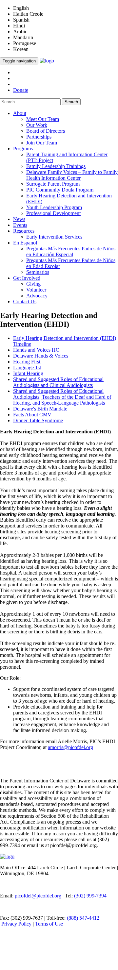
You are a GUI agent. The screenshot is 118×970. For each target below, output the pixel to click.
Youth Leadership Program (54, 207)
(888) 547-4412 (83, 918)
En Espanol (25, 242)
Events (20, 225)
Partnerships (38, 137)
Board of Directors (45, 131)
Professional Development (53, 213)
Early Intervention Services (54, 237)
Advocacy (37, 295)
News (19, 219)
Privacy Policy (16, 924)
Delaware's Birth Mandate (40, 408)
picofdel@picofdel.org (38, 895)
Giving (33, 284)
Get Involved (26, 278)
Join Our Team (41, 142)
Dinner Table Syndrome (38, 420)
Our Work (36, 125)
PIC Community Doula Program (59, 189)
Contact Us (24, 301)
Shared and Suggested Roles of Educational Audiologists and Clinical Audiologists (58, 382)
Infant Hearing (28, 373)
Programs (23, 148)
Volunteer (36, 290)
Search (71, 101)
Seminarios (37, 272)
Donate (20, 90)
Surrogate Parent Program (53, 184)
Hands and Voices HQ (36, 350)
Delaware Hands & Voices (40, 356)
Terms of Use (49, 924)
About (19, 113)
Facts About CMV (32, 414)
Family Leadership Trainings (56, 166)
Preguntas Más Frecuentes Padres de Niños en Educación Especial (70, 251)
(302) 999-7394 (90, 895)
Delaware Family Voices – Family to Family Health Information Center (72, 175)
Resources (23, 231)
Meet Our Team (42, 119)
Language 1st (27, 367)
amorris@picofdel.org (70, 747)
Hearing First (26, 361)
